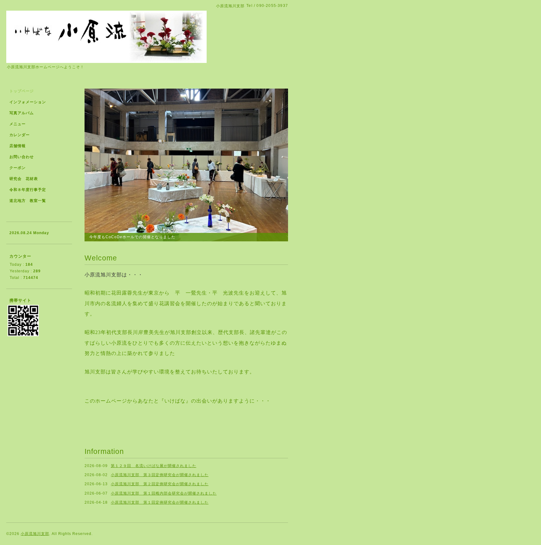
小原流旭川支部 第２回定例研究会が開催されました (160, 484)
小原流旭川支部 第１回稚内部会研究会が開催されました (164, 493)
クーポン (17, 168)
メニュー (17, 124)
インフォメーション (27, 102)
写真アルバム (21, 113)
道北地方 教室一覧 (27, 200)
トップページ (21, 91)
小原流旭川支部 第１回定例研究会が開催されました (160, 502)
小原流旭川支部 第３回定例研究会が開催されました (160, 475)
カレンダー (19, 135)
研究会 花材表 (23, 179)
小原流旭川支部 (35, 534)
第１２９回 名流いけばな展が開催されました (153, 466)
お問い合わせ (21, 157)
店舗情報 (17, 146)
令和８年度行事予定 (27, 190)
